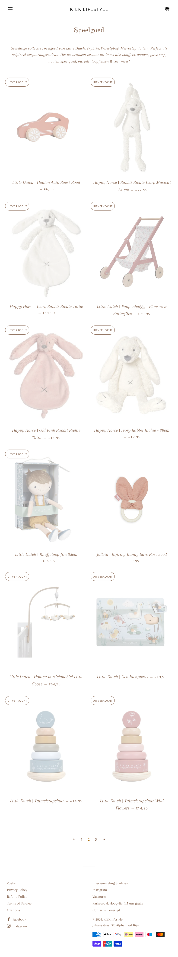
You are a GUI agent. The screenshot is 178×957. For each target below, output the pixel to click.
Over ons (13, 910)
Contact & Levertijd (106, 910)
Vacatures (99, 897)
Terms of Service (19, 903)
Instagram (99, 890)
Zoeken (12, 883)
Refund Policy (17, 897)
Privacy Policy (17, 890)
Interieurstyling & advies (110, 883)
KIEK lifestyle (89, 9)
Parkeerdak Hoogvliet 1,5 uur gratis (117, 903)
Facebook (19, 919)
